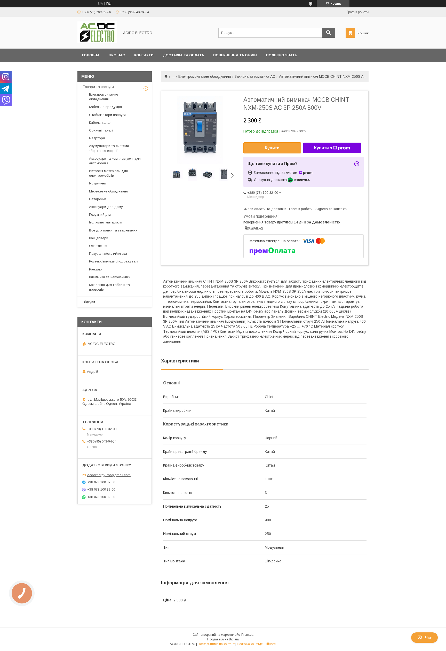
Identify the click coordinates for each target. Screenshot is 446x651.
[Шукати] (328, 33)
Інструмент (97, 183)
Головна (90, 55)
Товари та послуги (98, 87)
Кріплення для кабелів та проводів (109, 287)
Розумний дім (100, 214)
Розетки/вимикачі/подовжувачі (113, 261)
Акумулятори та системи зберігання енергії (109, 148)
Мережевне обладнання (108, 191)
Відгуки (89, 302)
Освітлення (98, 246)
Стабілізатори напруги (107, 115)
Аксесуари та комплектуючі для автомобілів (115, 161)
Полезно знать (281, 55)
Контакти (144, 55)
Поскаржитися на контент (216, 644)
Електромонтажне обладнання (204, 76)
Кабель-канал (100, 123)
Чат (428, 638)
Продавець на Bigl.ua (223, 639)
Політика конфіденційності (256, 644)
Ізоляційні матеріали (105, 222)
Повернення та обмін (235, 55)
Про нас (117, 55)
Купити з (323, 148)
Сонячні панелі (101, 130)
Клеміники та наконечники (109, 277)
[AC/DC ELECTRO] (97, 42)
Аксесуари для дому (106, 207)
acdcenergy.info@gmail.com (109, 475)
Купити (272, 148)
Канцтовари (98, 238)
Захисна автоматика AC (255, 76)
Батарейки (97, 199)
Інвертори (97, 138)
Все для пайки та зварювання (113, 230)
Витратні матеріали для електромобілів (108, 173)
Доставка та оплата (183, 55)
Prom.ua (247, 635)
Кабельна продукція (105, 107)
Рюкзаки (95, 269)
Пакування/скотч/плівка (108, 253)
